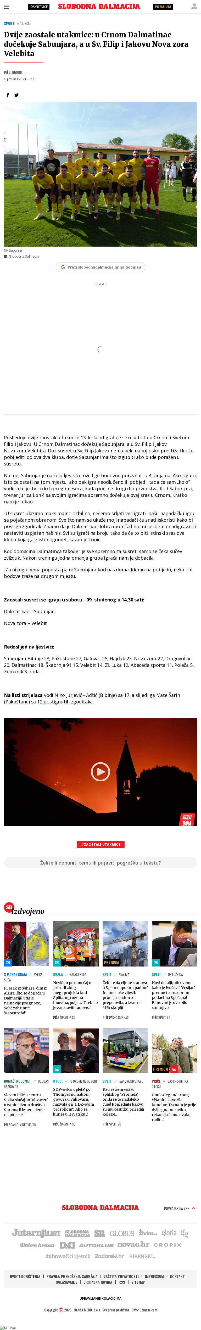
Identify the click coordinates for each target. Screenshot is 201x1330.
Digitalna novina (97, 1282)
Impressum (154, 1276)
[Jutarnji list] (36, 1233)
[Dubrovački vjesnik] (68, 1256)
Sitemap (138, 1282)
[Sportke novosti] (100, 1233)
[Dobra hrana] (37, 1244)
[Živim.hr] (148, 1233)
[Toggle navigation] (6, 6)
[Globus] (122, 1233)
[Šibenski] (142, 1256)
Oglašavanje (66, 1282)
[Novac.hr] (133, 1244)
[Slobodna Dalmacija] (99, 6)
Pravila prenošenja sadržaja (72, 1276)
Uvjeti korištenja (25, 1276)
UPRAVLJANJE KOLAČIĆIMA (100, 1298)
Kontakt (177, 1276)
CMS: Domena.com (144, 1309)
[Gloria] (169, 1233)
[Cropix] (167, 1244)
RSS (122, 1282)
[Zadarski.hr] (110, 1256)
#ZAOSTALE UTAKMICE (100, 844)
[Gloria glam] (184, 1233)
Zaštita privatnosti (121, 1276)
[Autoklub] (96, 1244)
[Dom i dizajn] (67, 1244)
